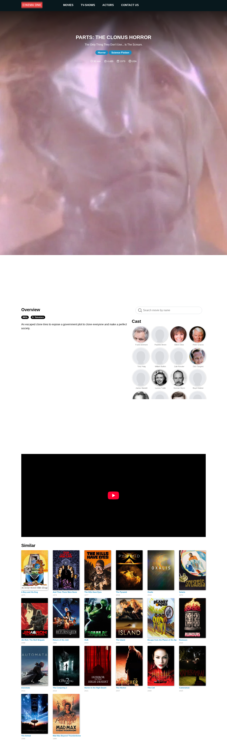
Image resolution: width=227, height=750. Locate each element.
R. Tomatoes (38, 317)
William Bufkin (160, 366)
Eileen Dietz (179, 345)
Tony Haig (141, 366)
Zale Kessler (179, 366)
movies (68, 5)
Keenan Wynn (179, 388)
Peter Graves (198, 345)
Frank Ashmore (141, 345)
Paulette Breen (160, 345)
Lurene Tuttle (160, 388)
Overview (30, 309)
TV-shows (88, 5)
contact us (130, 5)
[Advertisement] (113, 279)
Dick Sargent (198, 366)
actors (108, 5)
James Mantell (141, 388)
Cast (136, 321)
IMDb (25, 317)
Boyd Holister (198, 388)
